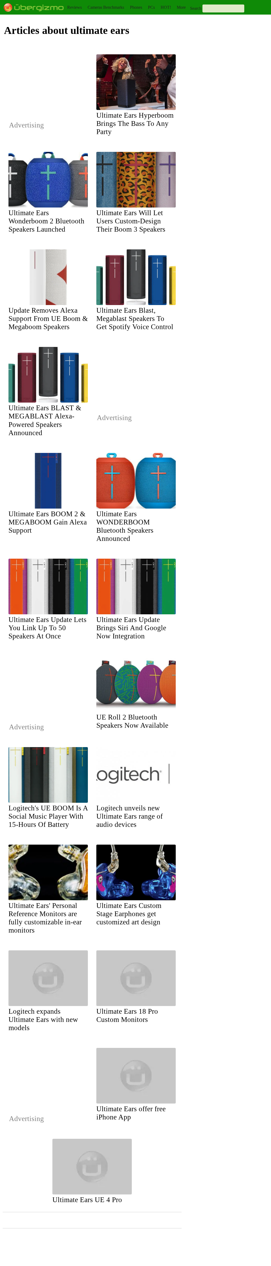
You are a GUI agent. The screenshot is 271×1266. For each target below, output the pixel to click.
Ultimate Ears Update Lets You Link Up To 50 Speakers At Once (47, 628)
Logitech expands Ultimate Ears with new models (43, 1019)
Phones (136, 7)
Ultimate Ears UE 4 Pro (87, 1200)
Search (195, 8)
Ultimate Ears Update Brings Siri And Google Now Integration (131, 628)
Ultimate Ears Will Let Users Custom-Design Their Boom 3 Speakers (130, 221)
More (181, 7)
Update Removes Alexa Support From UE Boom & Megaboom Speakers (48, 318)
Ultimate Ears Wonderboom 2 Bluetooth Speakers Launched (46, 221)
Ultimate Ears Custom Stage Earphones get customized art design (128, 914)
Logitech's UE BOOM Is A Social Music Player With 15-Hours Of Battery (48, 816)
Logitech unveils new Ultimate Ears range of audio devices (129, 816)
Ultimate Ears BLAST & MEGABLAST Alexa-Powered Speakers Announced (44, 420)
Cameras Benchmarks (106, 7)
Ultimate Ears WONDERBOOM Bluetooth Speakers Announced (124, 526)
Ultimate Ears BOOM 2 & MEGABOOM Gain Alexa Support (47, 522)
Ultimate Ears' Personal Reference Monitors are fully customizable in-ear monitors (45, 918)
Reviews (74, 7)
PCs (151, 7)
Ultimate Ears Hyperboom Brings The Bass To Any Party (135, 123)
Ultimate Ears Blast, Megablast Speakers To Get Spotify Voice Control (134, 318)
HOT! (166, 7)
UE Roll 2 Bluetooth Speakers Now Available (132, 721)
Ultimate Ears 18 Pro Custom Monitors (127, 1015)
